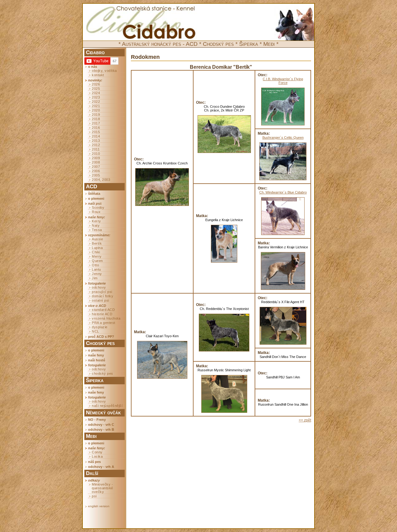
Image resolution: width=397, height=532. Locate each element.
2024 (96, 93)
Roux (96, 212)
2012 (96, 145)
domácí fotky (102, 296)
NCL (95, 331)
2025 (96, 88)
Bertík (97, 243)
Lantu (96, 269)
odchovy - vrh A (101, 467)
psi (94, 496)
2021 (96, 106)
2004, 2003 (101, 179)
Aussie (97, 239)
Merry (97, 256)
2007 (96, 166)
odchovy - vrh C (101, 424)
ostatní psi (100, 300)
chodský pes (102, 373)
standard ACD (103, 310)
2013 (96, 140)
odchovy (99, 287)
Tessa (97, 230)
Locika (97, 456)
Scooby (98, 207)
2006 (96, 171)
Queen (97, 261)
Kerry (96, 221)
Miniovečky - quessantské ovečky (102, 488)
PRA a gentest (103, 323)
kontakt (98, 75)
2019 (96, 114)
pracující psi (102, 292)
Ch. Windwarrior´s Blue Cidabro (283, 192)
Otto (95, 265)
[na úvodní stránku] (140, 22)
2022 (96, 101)
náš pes (94, 462)
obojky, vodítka (104, 70)
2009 (96, 158)
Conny (97, 452)
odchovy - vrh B (101, 429)
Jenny (97, 274)
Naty (96, 225)
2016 (96, 127)
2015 (96, 132)
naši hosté (96, 360)
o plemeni (96, 198)
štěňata (94, 193)
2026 (96, 84)
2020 (96, 110)
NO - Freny (97, 419)
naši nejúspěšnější (107, 406)
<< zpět (305, 420)
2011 (96, 149)
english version (98, 506)
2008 (96, 162)
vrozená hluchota (106, 318)
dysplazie (100, 327)
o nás (92, 66)
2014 (96, 136)
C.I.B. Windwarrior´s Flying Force (283, 81)
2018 (96, 119)
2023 (96, 97)
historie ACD (102, 314)
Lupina (97, 248)
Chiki (96, 252)
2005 (96, 175)
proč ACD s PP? (101, 336)
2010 (96, 153)
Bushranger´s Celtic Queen (283, 137)
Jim (95, 278)
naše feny (96, 355)
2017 (96, 123)
